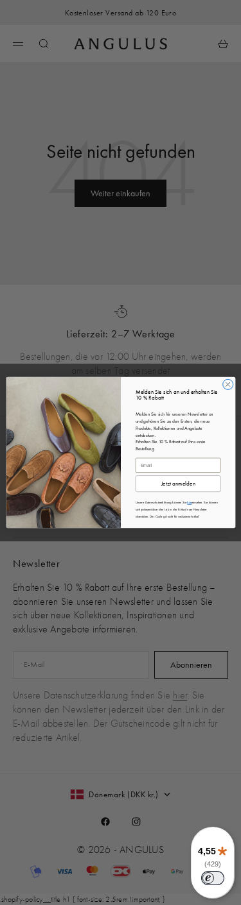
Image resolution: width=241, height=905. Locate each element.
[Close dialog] (227, 384)
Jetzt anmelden (178, 483)
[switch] (212, 878)
